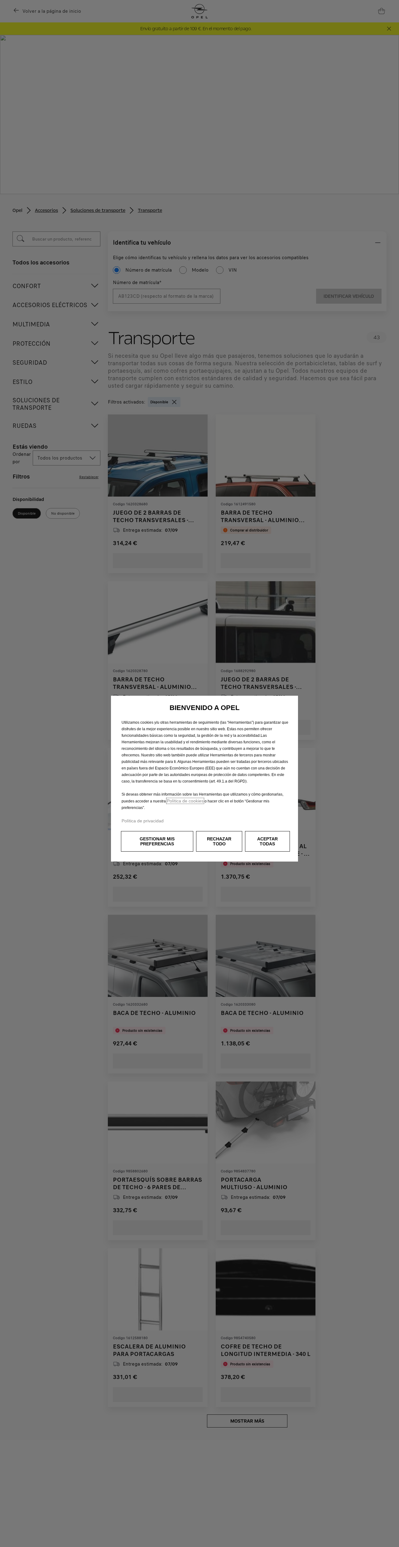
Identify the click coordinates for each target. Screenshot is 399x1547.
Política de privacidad (143, 820)
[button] (157, 841)
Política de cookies (185, 800)
